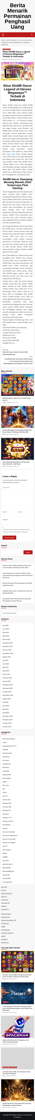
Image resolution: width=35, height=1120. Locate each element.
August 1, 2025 (12, 402)
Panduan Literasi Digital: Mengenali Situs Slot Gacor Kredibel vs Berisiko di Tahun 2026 (17, 566)
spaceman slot (5, 917)
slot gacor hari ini (8, 821)
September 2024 (8, 695)
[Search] (32, 34)
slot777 (5, 846)
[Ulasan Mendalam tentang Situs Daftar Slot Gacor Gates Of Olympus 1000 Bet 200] (17, 417)
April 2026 (6, 636)
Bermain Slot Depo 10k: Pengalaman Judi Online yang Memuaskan (17, 584)
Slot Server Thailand (9, 842)
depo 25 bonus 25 (6, 893)
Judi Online (6, 756)
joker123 (4, 896)
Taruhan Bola (7, 878)
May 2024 (6, 709)
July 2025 (5, 660)
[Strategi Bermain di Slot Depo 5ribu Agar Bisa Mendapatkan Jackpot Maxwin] (17, 1090)
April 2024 (6, 712)
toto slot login (5, 930)
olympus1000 (7, 774)
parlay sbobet (7, 778)
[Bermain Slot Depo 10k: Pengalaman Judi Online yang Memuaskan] (17, 1027)
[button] (3, 34)
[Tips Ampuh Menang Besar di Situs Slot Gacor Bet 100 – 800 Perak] (17, 449)
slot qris (5, 828)
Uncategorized (6, 49)
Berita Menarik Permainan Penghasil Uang (17, 16)
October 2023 (7, 723)
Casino (5, 742)
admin (5, 402)
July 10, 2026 (11, 1044)
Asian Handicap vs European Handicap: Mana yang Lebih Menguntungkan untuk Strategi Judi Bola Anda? (17, 575)
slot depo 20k (7, 807)
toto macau (4, 899)
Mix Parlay (6, 767)
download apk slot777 (9, 746)
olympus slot (5, 923)
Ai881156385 (7, 59)
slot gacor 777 (7, 817)
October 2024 (7, 692)
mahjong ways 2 (6, 914)
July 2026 (5, 625)
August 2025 (7, 657)
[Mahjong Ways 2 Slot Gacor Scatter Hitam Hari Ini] (17, 385)
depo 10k (4, 887)
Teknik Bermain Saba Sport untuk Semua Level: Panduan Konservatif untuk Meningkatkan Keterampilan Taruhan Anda (18, 360)
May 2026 (6, 632)
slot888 (5, 857)
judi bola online (7, 753)
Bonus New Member (9, 739)
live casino (6, 760)
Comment (6, 487)
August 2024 (7, 699)
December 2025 (8, 643)
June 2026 (6, 629)
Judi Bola (5, 749)
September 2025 (8, 653)
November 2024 (8, 688)
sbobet (5, 782)
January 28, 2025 (12, 434)
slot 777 (5, 796)
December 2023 (8, 716)
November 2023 (8, 719)
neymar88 (6, 771)
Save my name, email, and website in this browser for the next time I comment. (16, 531)
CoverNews (27, 1115)
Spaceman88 (6, 867)
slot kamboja (6, 825)
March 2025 (6, 674)
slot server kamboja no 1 (10, 835)
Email (20, 512)
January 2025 (7, 681)
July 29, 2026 (11, 978)
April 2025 (6, 671)
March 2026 (6, 639)
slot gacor (6, 814)
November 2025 (8, 646)
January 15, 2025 (12, 466)
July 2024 (5, 702)
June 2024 (6, 705)
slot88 (12, 154)
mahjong (3, 906)
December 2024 (8, 685)
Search (4, 545)
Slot (4, 789)
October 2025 (7, 650)
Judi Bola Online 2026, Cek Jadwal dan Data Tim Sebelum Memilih (17, 592)
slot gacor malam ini (7, 933)
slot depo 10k (7, 803)
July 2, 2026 (11, 1107)
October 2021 (7, 726)
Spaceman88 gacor (8, 871)
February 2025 (7, 678)
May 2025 (6, 667)
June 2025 (6, 664)
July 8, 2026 (11, 1075)
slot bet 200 (6, 799)
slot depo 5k (5, 909)
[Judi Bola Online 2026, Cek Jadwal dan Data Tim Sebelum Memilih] (17, 1058)
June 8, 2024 (16, 59)
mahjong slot (7, 764)
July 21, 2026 (11, 1012)
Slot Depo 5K (7, 810)
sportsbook (6, 875)
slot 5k (5, 792)
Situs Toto (6, 785)
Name (5, 512)
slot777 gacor (7, 850)
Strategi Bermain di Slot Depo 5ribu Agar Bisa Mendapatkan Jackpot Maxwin (17, 600)
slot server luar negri (9, 839)
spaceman (6, 860)
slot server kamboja (9, 832)
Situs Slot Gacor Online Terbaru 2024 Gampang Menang (15, 352)
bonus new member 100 (8, 920)
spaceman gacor (8, 864)
